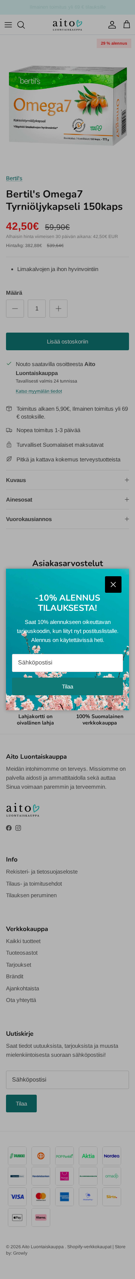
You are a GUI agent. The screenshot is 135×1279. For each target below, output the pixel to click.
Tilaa (67, 686)
